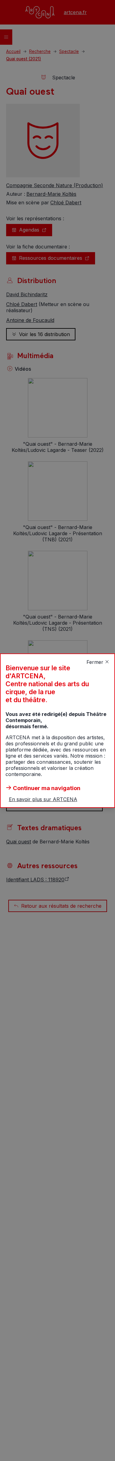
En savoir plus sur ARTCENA (43, 799)
